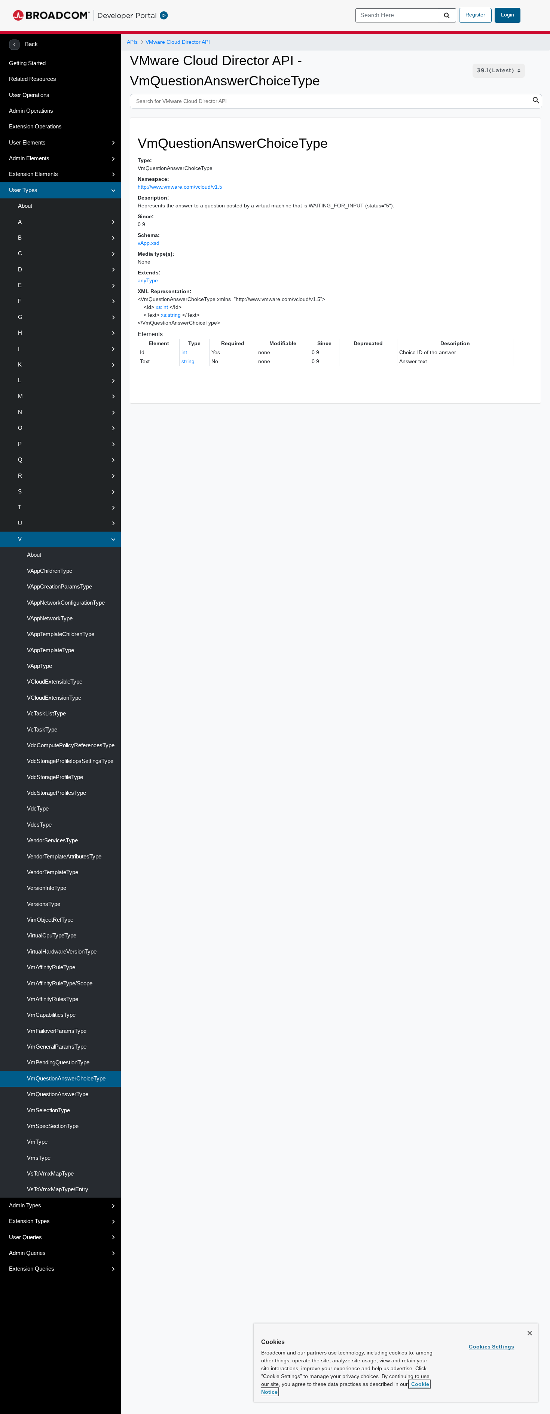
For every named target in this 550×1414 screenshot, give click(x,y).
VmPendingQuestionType (58, 1062)
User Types (23, 190)
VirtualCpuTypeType (51, 936)
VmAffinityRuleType (51, 967)
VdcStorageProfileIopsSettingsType (70, 761)
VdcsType (39, 825)
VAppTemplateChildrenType (60, 634)
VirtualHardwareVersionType (62, 952)
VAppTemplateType (50, 650)
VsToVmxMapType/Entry (57, 1189)
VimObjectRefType (50, 920)
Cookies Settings (491, 1347)
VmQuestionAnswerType (57, 1094)
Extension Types (29, 1221)
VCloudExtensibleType (54, 682)
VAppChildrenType (49, 571)
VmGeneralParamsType (56, 1047)
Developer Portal (127, 15)
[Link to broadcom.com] (51, 15)
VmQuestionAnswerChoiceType (66, 1079)
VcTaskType (42, 730)
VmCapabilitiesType (51, 1015)
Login (507, 15)
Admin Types (25, 1205)
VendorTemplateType (52, 872)
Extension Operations (35, 127)
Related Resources (32, 79)
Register (475, 15)
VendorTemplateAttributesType (64, 857)
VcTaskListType (46, 714)
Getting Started (27, 63)
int (184, 352)
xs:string (171, 315)
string (188, 361)
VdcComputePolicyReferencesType (70, 745)
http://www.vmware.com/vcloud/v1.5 (180, 187)
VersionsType (43, 904)
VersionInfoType (46, 888)
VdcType (38, 809)
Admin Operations (31, 111)
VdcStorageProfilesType (56, 793)
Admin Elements (29, 158)
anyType (148, 280)
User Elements (27, 143)
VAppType (39, 666)
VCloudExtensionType (54, 698)
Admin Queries (27, 1253)
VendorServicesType (52, 840)
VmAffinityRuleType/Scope (59, 983)
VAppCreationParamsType (59, 587)
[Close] (530, 1333)
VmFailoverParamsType (56, 1031)
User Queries (25, 1237)
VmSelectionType (48, 1110)
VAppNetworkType (50, 618)
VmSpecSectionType (53, 1126)
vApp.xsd (148, 243)
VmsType (39, 1158)
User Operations (29, 95)
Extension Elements (33, 174)
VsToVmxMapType (50, 1174)
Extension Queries (31, 1269)
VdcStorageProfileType (55, 777)
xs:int (162, 307)
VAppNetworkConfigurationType (66, 603)
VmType (37, 1142)
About (25, 206)
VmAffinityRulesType (52, 999)
